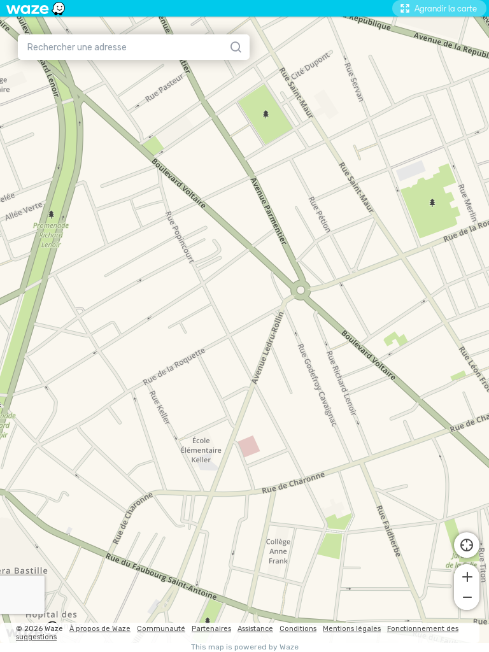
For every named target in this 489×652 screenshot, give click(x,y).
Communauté (161, 629)
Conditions (298, 629)
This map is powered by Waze (245, 647)
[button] (466, 575)
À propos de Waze (100, 629)
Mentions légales (352, 629)
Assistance (255, 629)
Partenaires (211, 629)
